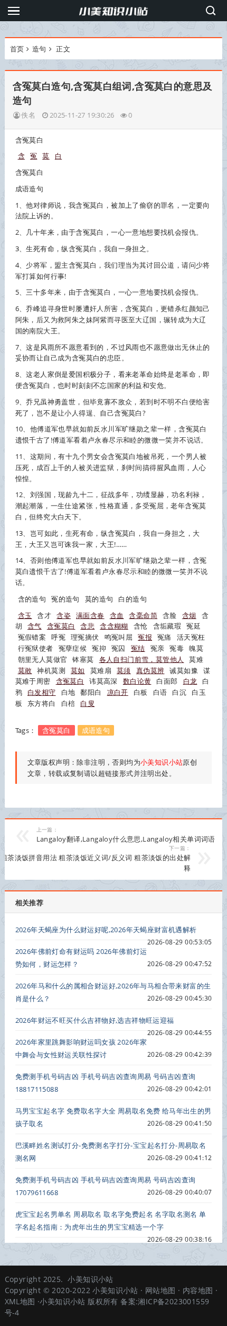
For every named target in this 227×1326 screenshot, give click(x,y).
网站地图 (160, 1290)
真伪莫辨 (150, 670)
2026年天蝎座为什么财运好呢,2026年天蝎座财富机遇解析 (106, 929)
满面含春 (90, 615)
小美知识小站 (90, 1279)
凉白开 (117, 692)
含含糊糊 (114, 626)
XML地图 (20, 1301)
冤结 (138, 648)
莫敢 (25, 670)
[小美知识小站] (113, 11)
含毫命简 (143, 615)
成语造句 (96, 730)
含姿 (63, 615)
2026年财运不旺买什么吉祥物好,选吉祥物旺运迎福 (94, 1020)
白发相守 (41, 692)
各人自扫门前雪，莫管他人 (141, 659)
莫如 (78, 670)
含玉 (25, 615)
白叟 (87, 703)
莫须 (124, 670)
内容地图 (198, 1290)
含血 (117, 615)
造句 (39, 49)
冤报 (145, 637)
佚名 (28, 115)
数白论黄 (137, 681)
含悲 (87, 626)
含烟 (189, 615)
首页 (17, 49)
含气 (34, 626)
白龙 (190, 681)
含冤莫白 (61, 626)
